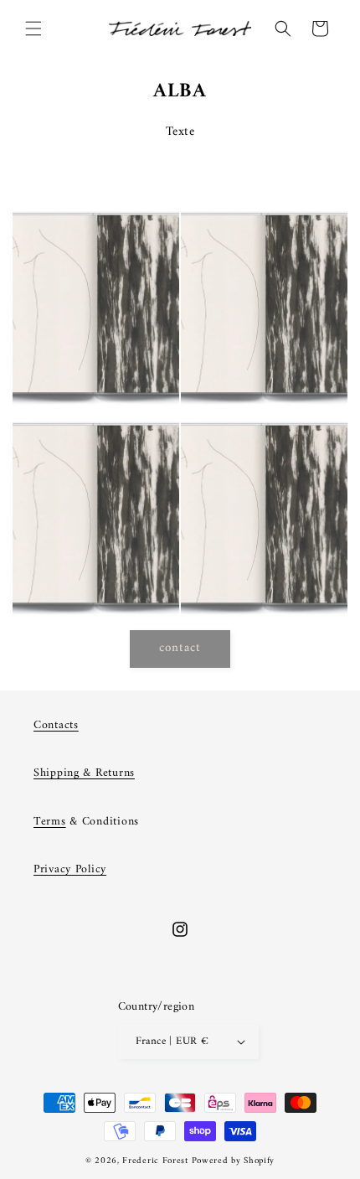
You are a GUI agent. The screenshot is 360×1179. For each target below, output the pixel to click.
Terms (49, 821)
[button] (33, 28)
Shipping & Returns (84, 773)
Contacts (56, 725)
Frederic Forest (155, 1161)
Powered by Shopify (233, 1161)
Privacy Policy (69, 869)
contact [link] (180, 648)
